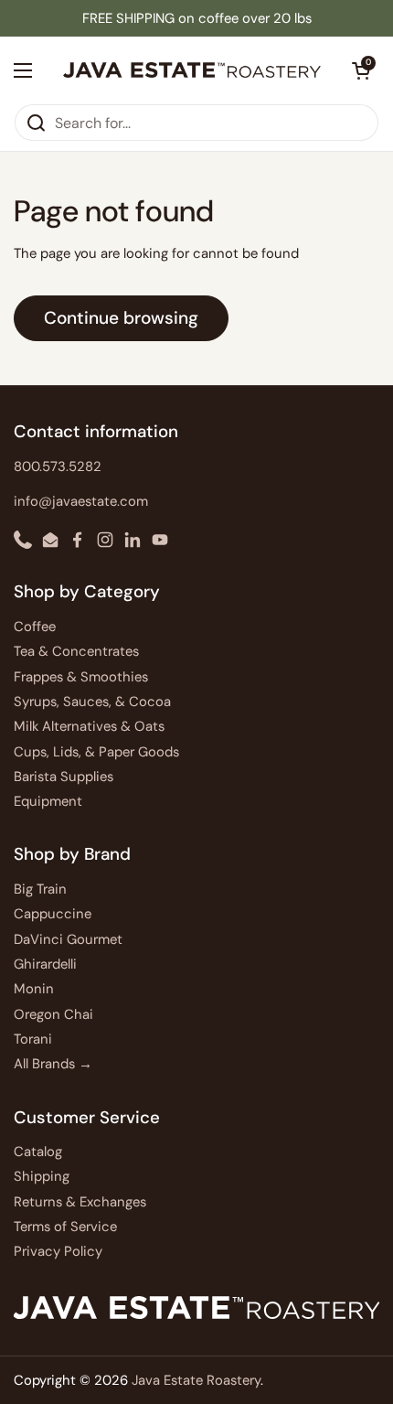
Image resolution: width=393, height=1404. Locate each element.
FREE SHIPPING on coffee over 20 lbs (197, 18)
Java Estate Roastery (196, 1380)
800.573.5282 (57, 466)
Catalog (38, 1151)
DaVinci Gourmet (68, 939)
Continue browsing (121, 317)
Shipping (41, 1176)
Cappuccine (52, 914)
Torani (33, 1039)
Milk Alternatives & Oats (89, 726)
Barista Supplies (63, 776)
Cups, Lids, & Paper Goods (96, 752)
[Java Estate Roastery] (192, 70)
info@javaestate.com (81, 501)
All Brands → (53, 1064)
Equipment (48, 801)
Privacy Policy (58, 1251)
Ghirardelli (45, 964)
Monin (34, 989)
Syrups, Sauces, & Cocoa (92, 701)
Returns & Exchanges (80, 1202)
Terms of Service (65, 1226)
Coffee (35, 626)
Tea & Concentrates (76, 651)
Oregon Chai (53, 1014)
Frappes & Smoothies (81, 677)
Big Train (40, 889)
